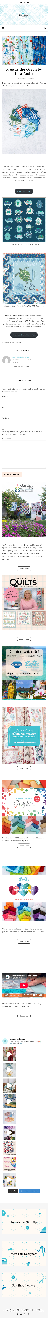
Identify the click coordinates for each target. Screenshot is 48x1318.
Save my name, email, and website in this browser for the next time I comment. (23, 433)
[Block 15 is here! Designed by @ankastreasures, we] (10, 1180)
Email (5, 407)
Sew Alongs (7, 1311)
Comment (6, 439)
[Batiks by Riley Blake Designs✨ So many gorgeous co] (10, 1133)
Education (25, 1309)
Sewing (32, 1309)
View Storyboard (24, 191)
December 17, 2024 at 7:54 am (22, 359)
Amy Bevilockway (21, 357)
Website (5, 418)
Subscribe (24, 1016)
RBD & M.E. (10, 1309)
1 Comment (29, 78)
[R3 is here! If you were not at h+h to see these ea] (10, 1148)
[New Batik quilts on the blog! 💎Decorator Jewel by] (10, 1086)
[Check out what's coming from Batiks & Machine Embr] (10, 1164)
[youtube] (21, 2)
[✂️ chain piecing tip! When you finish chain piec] (10, 1070)
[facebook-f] (18, 2)
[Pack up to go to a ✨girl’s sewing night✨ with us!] (10, 1101)
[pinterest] (28, 2)
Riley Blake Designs (13, 342)
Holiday (17, 1309)
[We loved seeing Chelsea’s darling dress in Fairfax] (10, 1054)
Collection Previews (31, 1311)
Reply (15, 363)
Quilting (39, 1309)
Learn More (24, 569)
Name (5, 396)
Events (41, 1311)
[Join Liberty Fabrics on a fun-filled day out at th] (10, 1117)
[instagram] (25, 2)
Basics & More (18, 1311)
